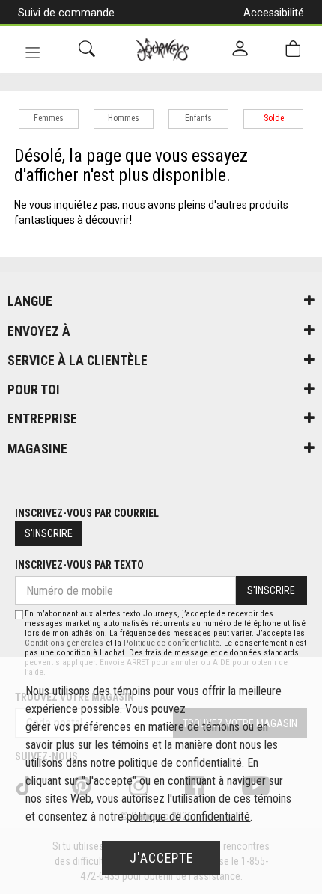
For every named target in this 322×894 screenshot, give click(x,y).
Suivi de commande (66, 13)
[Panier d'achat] (293, 49)
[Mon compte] (240, 49)
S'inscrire (49, 533)
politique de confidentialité (180, 763)
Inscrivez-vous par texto (79, 565)
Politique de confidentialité (171, 643)
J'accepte (161, 858)
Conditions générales (64, 643)
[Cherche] (87, 49)
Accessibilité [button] (273, 13)
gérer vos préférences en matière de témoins (132, 727)
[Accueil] (162, 49)
